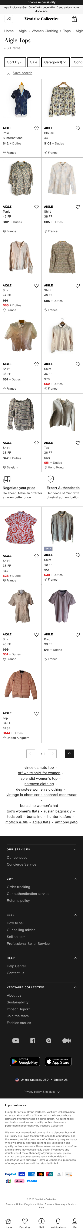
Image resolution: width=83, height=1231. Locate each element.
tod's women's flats (23, 811)
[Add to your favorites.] (36, 128)
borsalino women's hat (39, 805)
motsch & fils (17, 822)
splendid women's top (39, 778)
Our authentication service (28, 893)
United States (44, 1204)
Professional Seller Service (28, 943)
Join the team (18, 1015)
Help (11, 958)
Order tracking (18, 886)
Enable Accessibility (41, 2)
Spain (71, 1204)
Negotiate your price (19, 487)
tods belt (14, 816)
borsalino (35, 816)
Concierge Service (21, 864)
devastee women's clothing (39, 789)
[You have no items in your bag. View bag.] (74, 19)
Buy (10, 879)
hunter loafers (59, 816)
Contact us (15, 972)
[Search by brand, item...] (8, 19)
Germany (60, 1204)
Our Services (18, 849)
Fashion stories (19, 1022)
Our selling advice (21, 929)
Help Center (16, 966)
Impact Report (18, 1009)
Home (9, 30)
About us (14, 995)
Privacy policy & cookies (40, 1092)
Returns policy (18, 900)
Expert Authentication (64, 487)
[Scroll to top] (69, 754)
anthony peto (66, 822)
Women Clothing (45, 30)
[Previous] (30, 754)
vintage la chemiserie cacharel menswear (41, 794)
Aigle (23, 30)
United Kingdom (25, 1204)
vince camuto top (39, 767)
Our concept (17, 857)
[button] (74, 19)
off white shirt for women (39, 773)
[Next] (52, 754)
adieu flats (41, 822)
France (9, 1204)
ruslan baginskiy (58, 811)
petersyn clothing (39, 784)
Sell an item (16, 936)
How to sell (15, 922)
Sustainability (18, 1002)
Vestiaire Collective (25, 987)
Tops (67, 30)
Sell (11, 915)
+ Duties (15, 143)
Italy (41, 1207)
